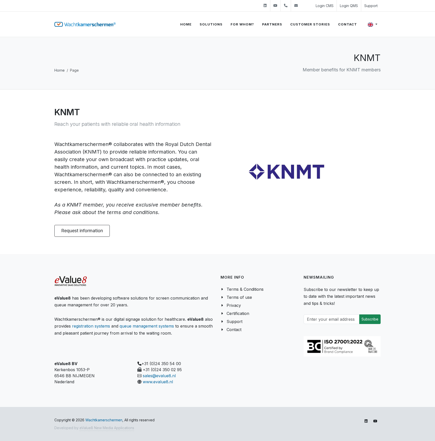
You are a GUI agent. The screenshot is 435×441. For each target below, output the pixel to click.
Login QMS (349, 6)
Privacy (234, 305)
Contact (234, 329)
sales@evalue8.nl (159, 375)
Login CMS (325, 6)
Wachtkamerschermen (103, 420)
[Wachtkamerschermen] (85, 24)
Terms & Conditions (245, 289)
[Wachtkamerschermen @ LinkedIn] (265, 5)
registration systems (91, 326)
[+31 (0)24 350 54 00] (286, 5)
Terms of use (239, 297)
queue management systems (147, 326)
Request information (82, 230)
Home (59, 70)
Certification (238, 313)
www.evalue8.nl (158, 381)
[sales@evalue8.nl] (296, 5)
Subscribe (369, 319)
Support (371, 6)
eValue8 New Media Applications (107, 428)
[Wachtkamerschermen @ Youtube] (275, 5)
